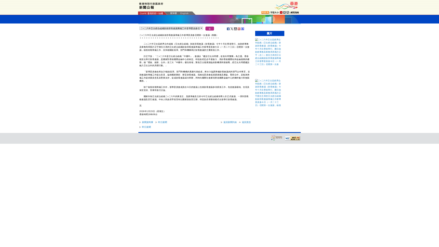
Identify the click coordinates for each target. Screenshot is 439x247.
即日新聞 (146, 127)
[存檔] (239, 28)
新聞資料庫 (147, 122)
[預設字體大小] (281, 12)
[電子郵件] (235, 28)
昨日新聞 (162, 122)
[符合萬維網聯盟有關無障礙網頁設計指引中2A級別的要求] (292, 138)
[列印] (242, 28)
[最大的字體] (287, 12)
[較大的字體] (284, 12)
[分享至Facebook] (228, 28)
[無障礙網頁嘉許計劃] (276, 138)
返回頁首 (246, 122)
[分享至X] (232, 28)
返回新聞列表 (230, 122)
